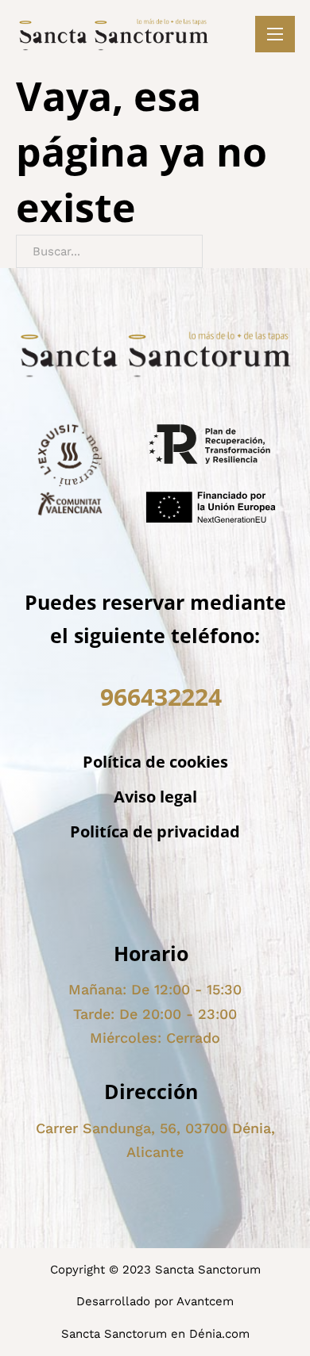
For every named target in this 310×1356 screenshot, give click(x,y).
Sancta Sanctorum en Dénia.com (155, 1334)
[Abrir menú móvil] (275, 34)
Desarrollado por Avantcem (155, 1301)
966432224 (161, 696)
